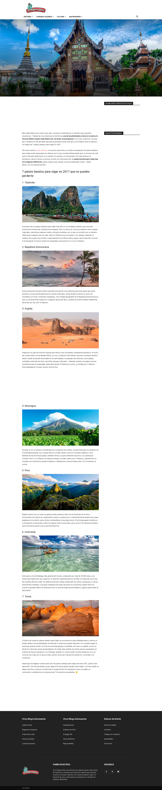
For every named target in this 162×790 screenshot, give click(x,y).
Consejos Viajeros (44, 17)
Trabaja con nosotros (112, 734)
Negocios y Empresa (29, 730)
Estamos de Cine (69, 730)
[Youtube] (118, 771)
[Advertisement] (100, 8)
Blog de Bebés (68, 743)
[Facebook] (106, 771)
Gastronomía (75, 17)
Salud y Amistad (28, 739)
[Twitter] (112, 771)
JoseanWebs (108, 739)
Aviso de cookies (110, 725)
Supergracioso (68, 725)
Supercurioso (27, 725)
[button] (137, 17)
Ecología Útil (67, 734)
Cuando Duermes (28, 743)
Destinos (27, 17)
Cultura (60, 17)
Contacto (107, 730)
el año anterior (41, 150)
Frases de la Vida (28, 734)
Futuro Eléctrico (69, 739)
